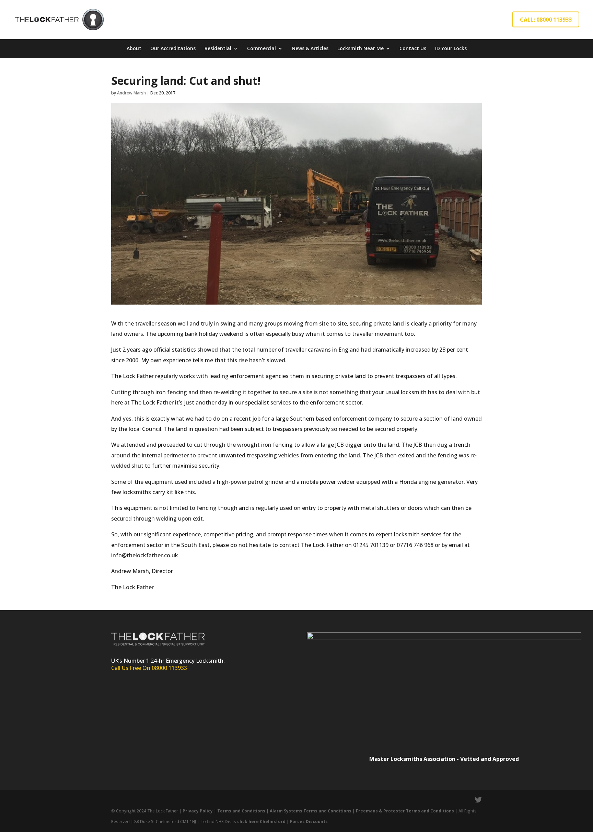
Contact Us (412, 48)
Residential (218, 48)
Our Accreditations (173, 48)
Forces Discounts (309, 821)
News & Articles (310, 48)
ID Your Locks (451, 48)
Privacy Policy (198, 811)
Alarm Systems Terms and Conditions (311, 811)
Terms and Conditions (241, 811)
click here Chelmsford (261, 821)
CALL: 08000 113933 (546, 19)
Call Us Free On (131, 668)
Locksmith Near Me (360, 48)
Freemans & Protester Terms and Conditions (405, 811)
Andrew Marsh (131, 93)
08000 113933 (169, 668)
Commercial (261, 48)
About (134, 48)
